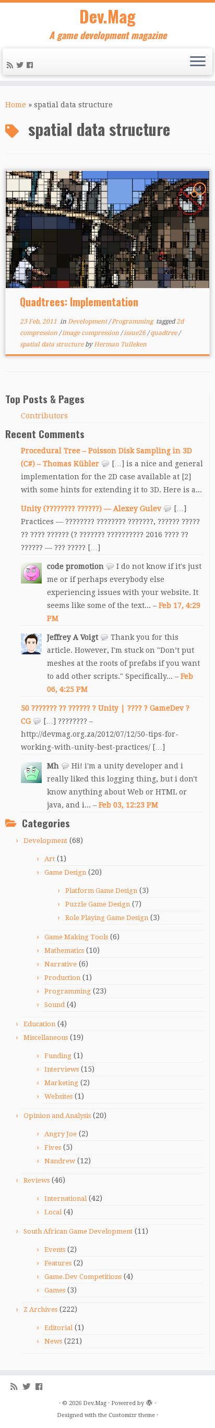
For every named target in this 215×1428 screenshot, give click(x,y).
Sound (54, 1005)
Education (39, 1024)
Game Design (65, 872)
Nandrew (59, 1161)
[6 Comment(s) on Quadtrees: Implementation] (201, 198)
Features (57, 1263)
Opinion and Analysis (57, 1116)
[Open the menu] (198, 62)
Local (53, 1212)
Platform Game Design (101, 891)
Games (54, 1290)
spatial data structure (52, 344)
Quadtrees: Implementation (79, 301)
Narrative (60, 964)
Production (62, 978)
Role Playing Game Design (106, 918)
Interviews (61, 1069)
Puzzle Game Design (97, 904)
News (53, 1341)
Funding (57, 1056)
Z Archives (40, 1309)
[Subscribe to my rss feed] (11, 65)
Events (54, 1249)
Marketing (61, 1083)
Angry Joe (60, 1134)
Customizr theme (132, 1415)
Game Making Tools (76, 937)
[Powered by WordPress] (149, 1401)
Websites (58, 1096)
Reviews (36, 1180)
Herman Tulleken (120, 344)
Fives (52, 1147)
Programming (133, 321)
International (65, 1198)
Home (15, 105)
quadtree (164, 333)
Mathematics (64, 950)
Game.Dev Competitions (83, 1277)
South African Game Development (78, 1231)
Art (49, 859)
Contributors (44, 416)
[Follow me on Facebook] (31, 65)
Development (88, 321)
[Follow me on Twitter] (21, 65)
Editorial (58, 1328)
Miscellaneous (45, 1037)
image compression (91, 333)
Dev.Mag (107, 16)
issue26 (135, 333)
